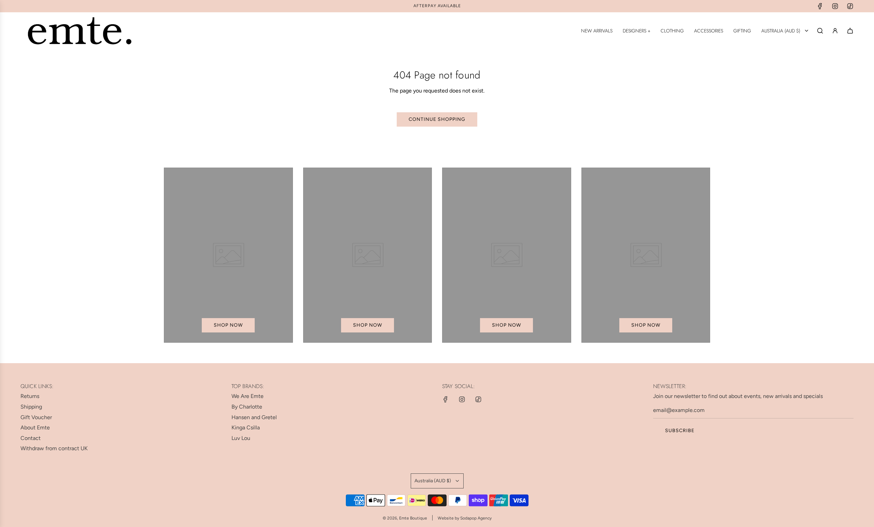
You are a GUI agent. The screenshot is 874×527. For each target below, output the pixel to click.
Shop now (228, 325)
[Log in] (835, 30)
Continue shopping (437, 119)
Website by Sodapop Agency (465, 518)
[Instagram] (835, 6)
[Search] (820, 30)
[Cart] (850, 30)
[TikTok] (850, 6)
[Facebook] (820, 6)
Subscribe (679, 430)
